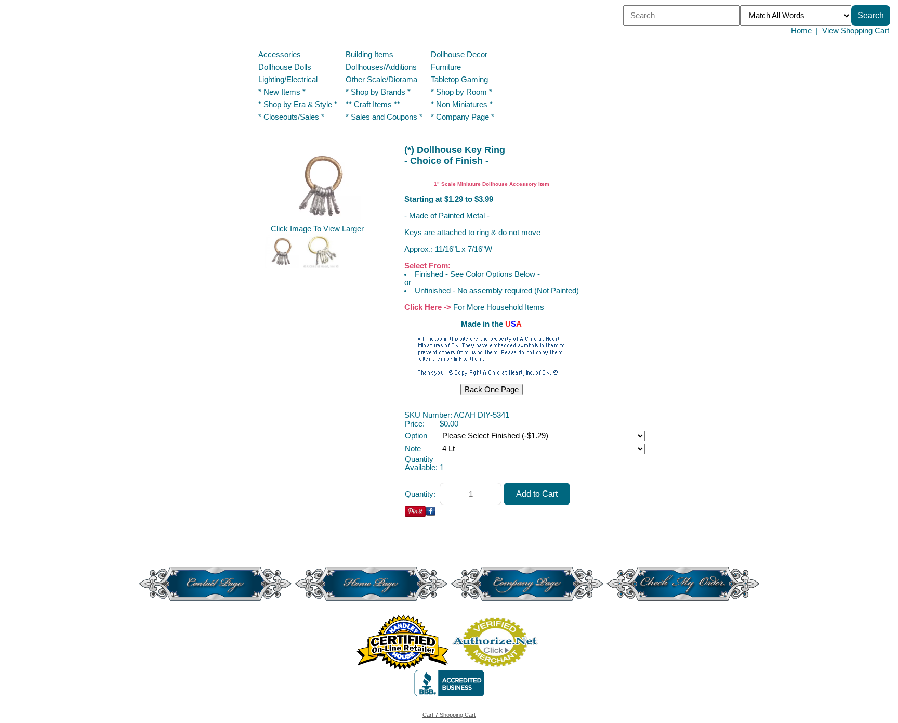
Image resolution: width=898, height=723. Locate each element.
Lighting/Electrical (289, 79)
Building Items (369, 54)
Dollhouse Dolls (284, 67)
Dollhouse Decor (459, 54)
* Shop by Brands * (378, 92)
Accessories (279, 54)
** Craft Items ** (373, 104)
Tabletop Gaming (459, 79)
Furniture (446, 67)
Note (413, 449)
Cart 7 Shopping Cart (449, 715)
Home (801, 31)
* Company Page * (462, 117)
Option (416, 436)
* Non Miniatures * (462, 104)
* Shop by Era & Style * (297, 104)
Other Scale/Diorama (381, 79)
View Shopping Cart (855, 31)
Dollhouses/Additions (381, 67)
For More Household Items (498, 307)
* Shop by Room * (461, 92)
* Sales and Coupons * (384, 117)
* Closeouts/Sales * (291, 117)
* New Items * (282, 92)
